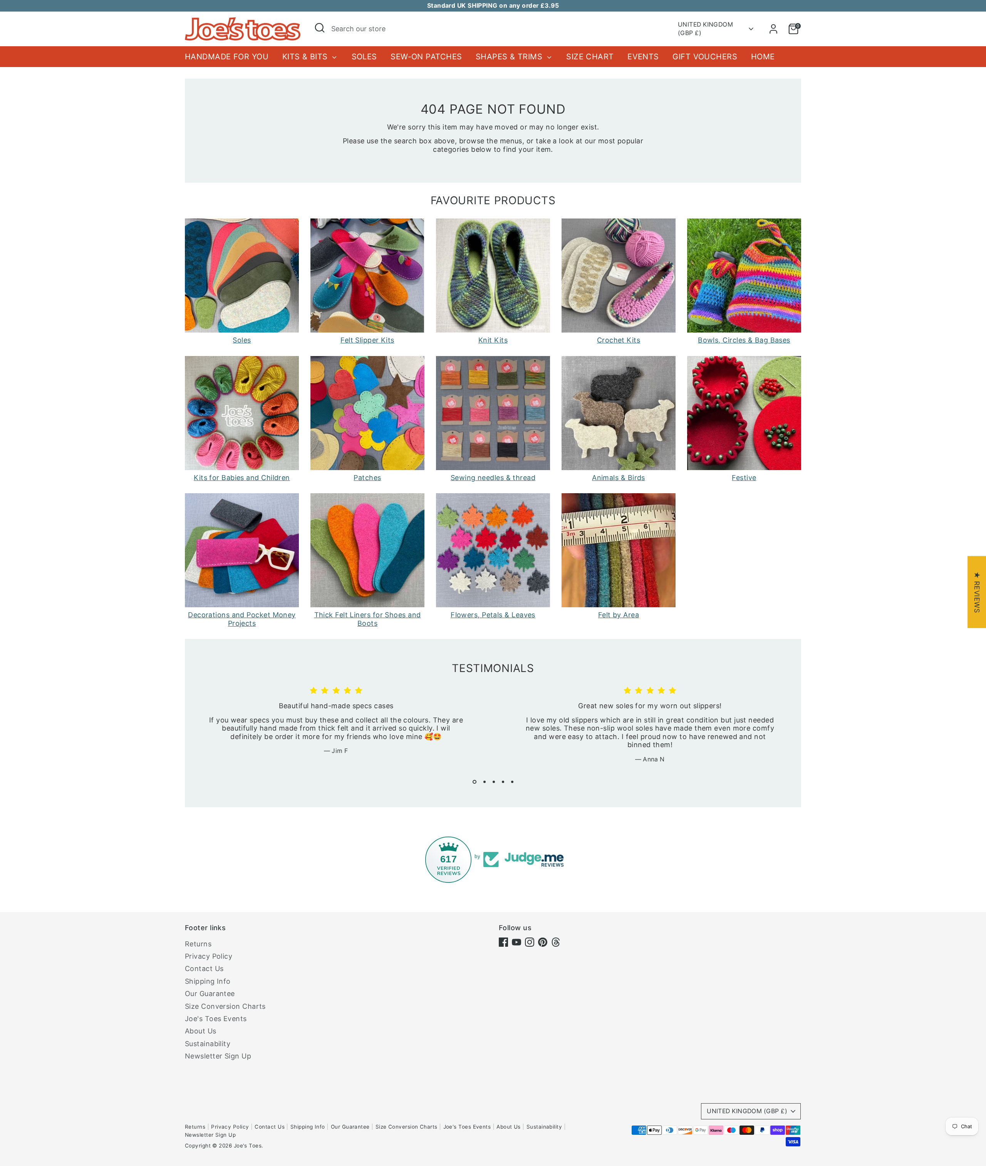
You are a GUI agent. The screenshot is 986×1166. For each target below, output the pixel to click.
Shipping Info (208, 981)
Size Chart (590, 56)
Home (763, 56)
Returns (198, 944)
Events (643, 56)
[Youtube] (516, 942)
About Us (200, 1031)
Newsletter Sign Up (218, 1056)
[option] (330, 727)
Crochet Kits (618, 340)
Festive (744, 478)
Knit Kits (493, 340)
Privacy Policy (208, 956)
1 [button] (474, 782)
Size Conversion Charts (225, 1006)
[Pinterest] (542, 942)
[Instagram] (529, 942)
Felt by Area (618, 615)
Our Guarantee (210, 994)
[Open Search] (319, 27)
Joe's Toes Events (216, 1019)
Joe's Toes (248, 1145)
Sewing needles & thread (493, 478)
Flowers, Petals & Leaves (493, 615)
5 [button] (512, 782)
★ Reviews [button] (977, 592)
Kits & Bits (306, 56)
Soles (364, 56)
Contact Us (204, 968)
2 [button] (484, 782)
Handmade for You (226, 56)
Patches (367, 478)
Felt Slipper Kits (367, 340)
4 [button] (503, 782)
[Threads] (555, 942)
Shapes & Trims (510, 56)
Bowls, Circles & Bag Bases (744, 340)
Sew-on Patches (426, 56)
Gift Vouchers (704, 56)
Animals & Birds (618, 478)
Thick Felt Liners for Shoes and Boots (367, 619)
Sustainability (207, 1044)
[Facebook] (503, 942)
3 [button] (494, 782)
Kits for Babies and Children (242, 478)
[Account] (773, 29)
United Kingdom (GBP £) (705, 29)
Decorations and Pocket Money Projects (242, 619)
